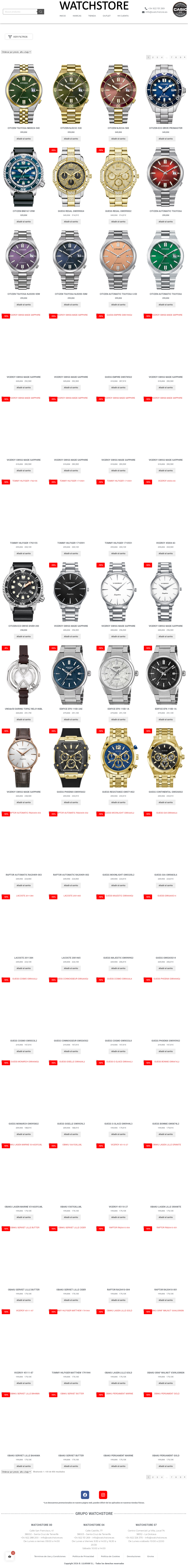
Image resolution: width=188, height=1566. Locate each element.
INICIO (63, 16)
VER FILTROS (20, 36)
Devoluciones (133, 1556)
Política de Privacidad (83, 1556)
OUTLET (107, 16)
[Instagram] (103, 1495)
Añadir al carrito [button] (24, 139)
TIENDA (92, 16)
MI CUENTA (123, 16)
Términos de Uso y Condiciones (50, 1556)
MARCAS (77, 16)
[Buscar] (40, 11)
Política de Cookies (110, 1556)
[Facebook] (85, 1495)
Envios (150, 1556)
